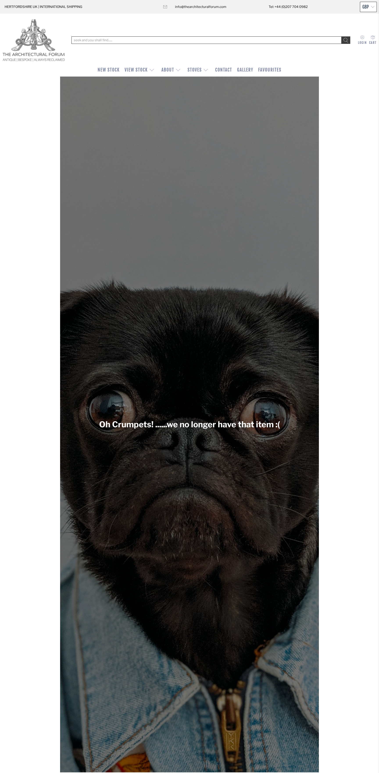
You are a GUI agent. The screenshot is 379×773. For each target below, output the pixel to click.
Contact (223, 70)
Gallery (245, 70)
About (167, 70)
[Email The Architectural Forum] (165, 7)
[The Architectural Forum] (33, 40)
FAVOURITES (269, 70)
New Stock (109, 70)
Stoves (195, 70)
